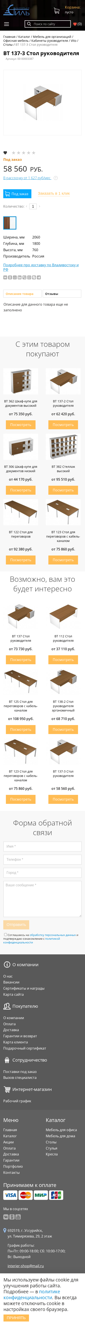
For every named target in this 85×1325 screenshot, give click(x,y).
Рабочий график (17, 1101)
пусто (72, 9)
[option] (42, 102)
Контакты (11, 1172)
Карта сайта (13, 994)
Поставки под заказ (20, 1071)
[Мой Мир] (15, 277)
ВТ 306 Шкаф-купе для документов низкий (20, 468)
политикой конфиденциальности (31, 940)
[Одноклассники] (10, 277)
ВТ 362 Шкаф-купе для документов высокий (20, 403)
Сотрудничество (29, 1060)
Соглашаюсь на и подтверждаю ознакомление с (40, 938)
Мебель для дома (60, 1136)
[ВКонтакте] (5, 277)
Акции (8, 1142)
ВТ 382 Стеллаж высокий (63, 468)
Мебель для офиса (61, 1129)
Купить (21, 424)
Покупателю (25, 1006)
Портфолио (13, 1166)
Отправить (16, 924)
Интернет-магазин (32, 1089)
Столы (51, 1142)
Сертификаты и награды (23, 988)
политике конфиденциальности (31, 1294)
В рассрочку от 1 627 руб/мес (27, 177)
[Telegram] (39, 277)
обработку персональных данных (53, 935)
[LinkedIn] (20, 277)
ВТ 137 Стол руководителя (20, 638)
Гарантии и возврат (20, 1036)
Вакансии (11, 982)
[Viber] (24, 277)
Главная (10, 1129)
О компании (25, 964)
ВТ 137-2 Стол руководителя (63, 403)
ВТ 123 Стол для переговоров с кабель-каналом (63, 536)
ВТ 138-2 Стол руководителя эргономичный (63, 705)
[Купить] (17, 193)
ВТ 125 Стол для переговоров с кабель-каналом (21, 705)
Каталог (10, 1136)
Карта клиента (15, 1042)
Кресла (52, 1154)
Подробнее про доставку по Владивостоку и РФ (41, 267)
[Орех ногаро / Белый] (9, 223)
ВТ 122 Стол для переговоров (21, 534)
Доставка (11, 1029)
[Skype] (34, 277)
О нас (8, 976)
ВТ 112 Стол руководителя (63, 638)
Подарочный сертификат (24, 1048)
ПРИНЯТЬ (16, 1318)
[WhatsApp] (29, 277)
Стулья (51, 1148)
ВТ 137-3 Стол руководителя (63, 773)
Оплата (9, 1024)
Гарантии (11, 1160)
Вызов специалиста (20, 1077)
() (79, 24)
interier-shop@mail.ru (26, 1266)
